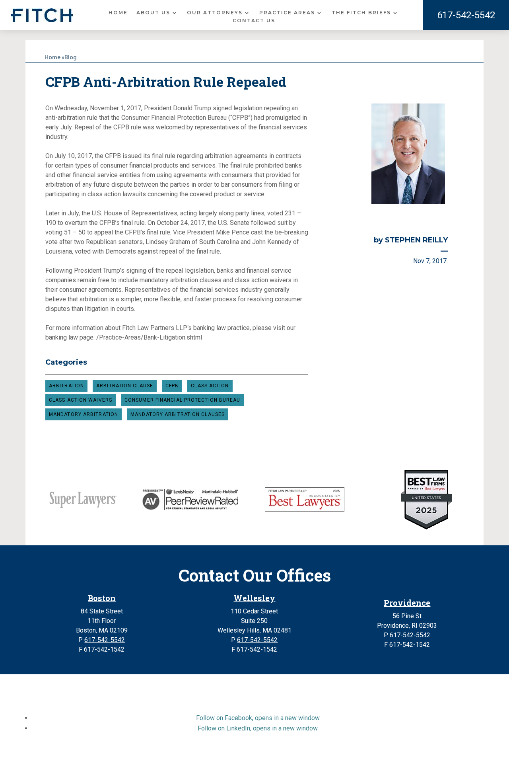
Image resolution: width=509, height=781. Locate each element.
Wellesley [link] (254, 598)
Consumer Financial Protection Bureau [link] (182, 400)
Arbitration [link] (66, 386)
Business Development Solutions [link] (293, 766)
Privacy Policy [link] (221, 766)
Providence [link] (407, 602)
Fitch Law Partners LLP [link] (235, 757)
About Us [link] (153, 12)
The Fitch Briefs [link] (361, 12)
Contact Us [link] (254, 20)
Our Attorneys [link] (215, 12)
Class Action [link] (210, 386)
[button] (258, 718)
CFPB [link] (172, 386)
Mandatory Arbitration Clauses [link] (177, 414)
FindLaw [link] (361, 766)
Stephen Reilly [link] (416, 240)
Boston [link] (102, 598)
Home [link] (118, 12)
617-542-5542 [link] (466, 15)
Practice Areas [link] (287, 12)
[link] (42, 15)
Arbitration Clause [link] (124, 386)
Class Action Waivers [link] (80, 400)
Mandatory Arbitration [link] (83, 414)
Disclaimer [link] (151, 766)
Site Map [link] (183, 766)
